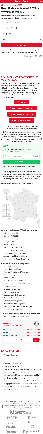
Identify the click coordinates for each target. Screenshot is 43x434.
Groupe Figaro (18, 408)
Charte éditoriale (28, 401)
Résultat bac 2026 (10, 233)
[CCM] (32, 417)
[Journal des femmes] (11, 417)
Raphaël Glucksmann (12, 364)
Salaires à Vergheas (10, 275)
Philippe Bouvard (10, 355)
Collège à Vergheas (10, 242)
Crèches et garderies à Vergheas (16, 272)
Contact (9, 403)
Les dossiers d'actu (12, 335)
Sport (7, 332)
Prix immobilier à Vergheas (14, 304)
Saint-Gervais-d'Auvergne (28, 50)
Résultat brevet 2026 (13, 5)
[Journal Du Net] (11, 422)
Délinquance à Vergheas (12, 289)
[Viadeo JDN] (32, 426)
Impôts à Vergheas (10, 278)
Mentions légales (7, 408)
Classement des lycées (12, 239)
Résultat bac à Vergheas (12, 247)
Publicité (37, 401)
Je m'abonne (20, 162)
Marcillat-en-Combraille (10, 52)
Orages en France (10, 358)
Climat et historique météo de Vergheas (19, 284)
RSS (25, 403)
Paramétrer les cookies (25, 406)
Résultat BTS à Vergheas (13, 250)
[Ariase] (11, 431)
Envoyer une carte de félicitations (16, 259)
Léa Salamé (8, 361)
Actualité (8, 330)
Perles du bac (8, 245)
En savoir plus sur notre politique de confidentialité (19, 166)
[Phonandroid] (32, 431)
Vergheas (7, 266)
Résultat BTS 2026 (10, 236)
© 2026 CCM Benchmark (33, 408)
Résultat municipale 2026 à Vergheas (18, 306)
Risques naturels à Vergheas (14, 295)
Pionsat (13, 50)
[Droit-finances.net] (32, 422)
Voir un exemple (33, 330)
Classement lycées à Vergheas (15, 253)
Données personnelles (10, 406)
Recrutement (32, 403)
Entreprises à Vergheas (12, 301)
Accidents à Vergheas (11, 286)
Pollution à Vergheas (11, 292)
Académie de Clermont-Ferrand (15, 256)
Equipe (19, 401)
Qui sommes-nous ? (9, 401)
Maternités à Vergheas (12, 269)
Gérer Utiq (37, 406)
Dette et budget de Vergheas (14, 281)
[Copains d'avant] (11, 426)
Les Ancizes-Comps (29, 52)
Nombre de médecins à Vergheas (16, 298)
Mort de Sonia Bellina (12, 367)
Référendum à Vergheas (13, 309)
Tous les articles (18, 403)
